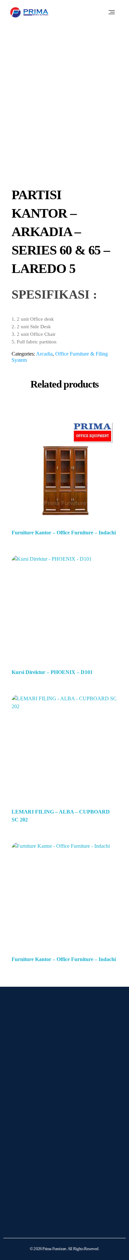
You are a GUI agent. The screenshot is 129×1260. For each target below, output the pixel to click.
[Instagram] (22, 1103)
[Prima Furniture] (29, 12)
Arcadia (44, 354)
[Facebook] (38, 1103)
